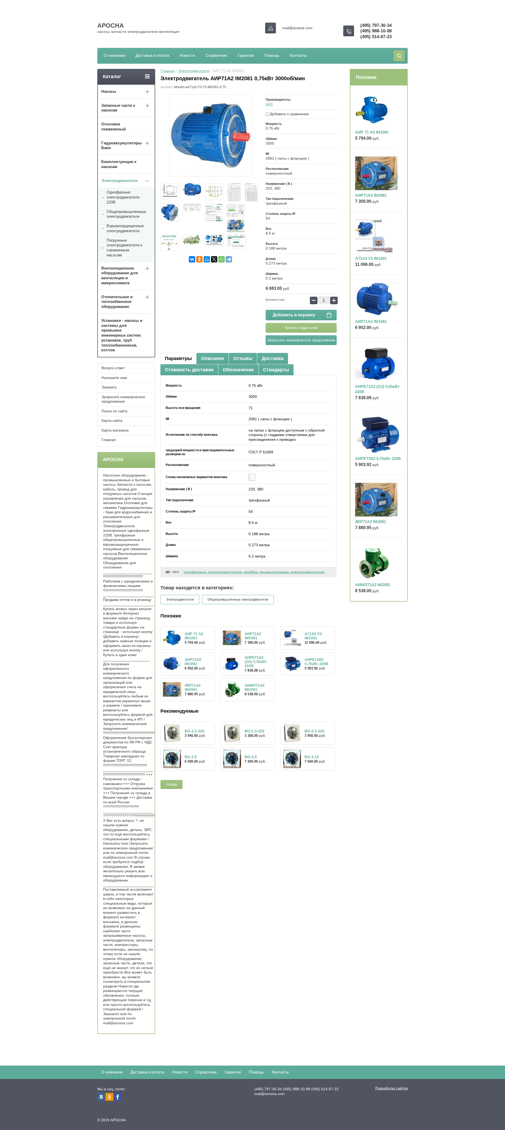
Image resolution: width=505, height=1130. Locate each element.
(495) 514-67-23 (376, 36)
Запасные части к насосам (118, 108)
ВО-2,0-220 (194, 731)
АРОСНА (110, 25)
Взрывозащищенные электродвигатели (125, 228)
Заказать (109, 387)
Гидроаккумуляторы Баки (121, 145)
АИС (269, 104)
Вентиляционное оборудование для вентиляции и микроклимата (119, 275)
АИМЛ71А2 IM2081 (255, 687)
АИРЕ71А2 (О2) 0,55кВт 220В (256, 661)
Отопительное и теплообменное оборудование (117, 302)
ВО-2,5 (191, 757)
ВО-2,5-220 (314, 731)
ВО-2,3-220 (254, 731)
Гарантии (246, 55)
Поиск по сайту (115, 411)
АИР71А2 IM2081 (253, 636)
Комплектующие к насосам (119, 164)
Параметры (178, 358)
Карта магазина (115, 430)
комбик (250, 572)
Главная (167, 71)
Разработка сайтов (391, 1088)
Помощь (271, 55)
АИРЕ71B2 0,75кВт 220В (316, 661)
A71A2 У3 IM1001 (313, 636)
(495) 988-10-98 (376, 30)
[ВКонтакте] (192, 259)
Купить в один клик (301, 328)
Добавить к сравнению (289, 114)
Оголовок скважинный (113, 126)
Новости (187, 55)
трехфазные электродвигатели (212, 572)
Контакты (298, 55)
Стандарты (276, 369)
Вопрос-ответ (113, 368)
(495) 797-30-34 (376, 25)
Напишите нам (114, 378)
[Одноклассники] (199, 259)
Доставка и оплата (152, 55)
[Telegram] (229, 259)
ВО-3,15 (312, 757)
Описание (212, 358)
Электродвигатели (193, 71)
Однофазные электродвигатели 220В (123, 197)
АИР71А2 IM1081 (193, 661)
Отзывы (242, 358)
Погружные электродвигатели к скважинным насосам (124, 247)
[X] (214, 259)
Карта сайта (112, 420)
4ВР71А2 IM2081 (193, 687)
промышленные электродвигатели (292, 572)
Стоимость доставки (189, 369)
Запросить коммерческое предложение (301, 340)
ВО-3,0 (251, 757)
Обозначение (238, 369)
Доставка (273, 358)
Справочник (216, 55)
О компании (114, 55)
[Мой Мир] (207, 259)
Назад (171, 784)
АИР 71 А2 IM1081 (194, 636)
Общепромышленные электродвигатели (238, 599)
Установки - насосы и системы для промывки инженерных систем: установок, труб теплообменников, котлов (121, 335)
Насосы (108, 91)
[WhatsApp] (221, 259)
